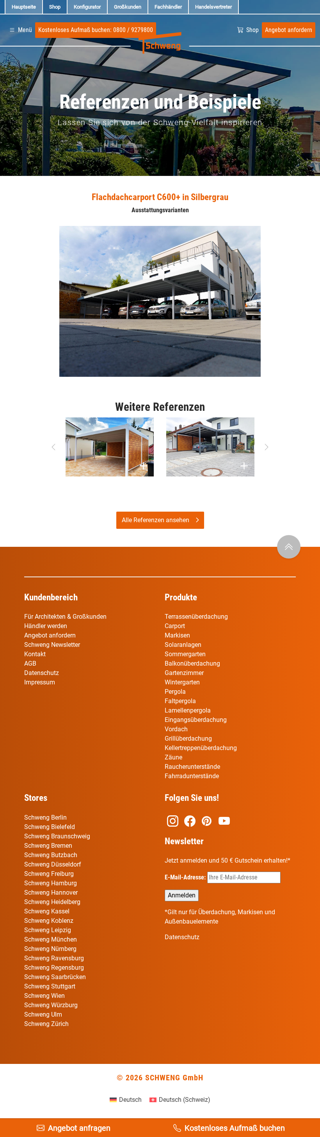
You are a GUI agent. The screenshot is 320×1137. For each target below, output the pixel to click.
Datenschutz (41, 673)
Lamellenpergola (188, 710)
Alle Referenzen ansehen (155, 520)
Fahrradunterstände (192, 776)
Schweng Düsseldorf (52, 864)
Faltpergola (180, 701)
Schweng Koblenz (48, 920)
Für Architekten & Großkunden (65, 616)
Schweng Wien (44, 995)
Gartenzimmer (184, 673)
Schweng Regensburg (54, 967)
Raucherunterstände (192, 766)
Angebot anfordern (50, 635)
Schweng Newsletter (52, 644)
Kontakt (35, 654)
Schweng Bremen (48, 845)
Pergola (175, 691)
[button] (20, 30)
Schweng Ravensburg (54, 958)
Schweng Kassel (46, 911)
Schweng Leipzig (47, 930)
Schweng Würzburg (51, 1005)
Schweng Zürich (46, 1024)
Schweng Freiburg (49, 873)
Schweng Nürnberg (50, 949)
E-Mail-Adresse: (186, 877)
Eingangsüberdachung (196, 719)
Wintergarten (182, 682)
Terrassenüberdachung (196, 616)
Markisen (177, 635)
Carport (175, 626)
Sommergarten (185, 654)
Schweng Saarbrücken (55, 977)
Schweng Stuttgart (49, 986)
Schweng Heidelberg (52, 902)
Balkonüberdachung (192, 663)
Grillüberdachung (189, 738)
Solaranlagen (183, 644)
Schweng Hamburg (50, 883)
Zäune (173, 757)
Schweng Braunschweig (57, 836)
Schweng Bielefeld (49, 827)
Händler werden (45, 626)
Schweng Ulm (43, 1014)
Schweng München (50, 939)
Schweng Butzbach (50, 855)
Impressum (39, 682)
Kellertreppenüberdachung (201, 748)
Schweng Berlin (45, 817)
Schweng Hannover (51, 892)
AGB (30, 663)
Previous (53, 447)
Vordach (176, 729)
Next (266, 447)
